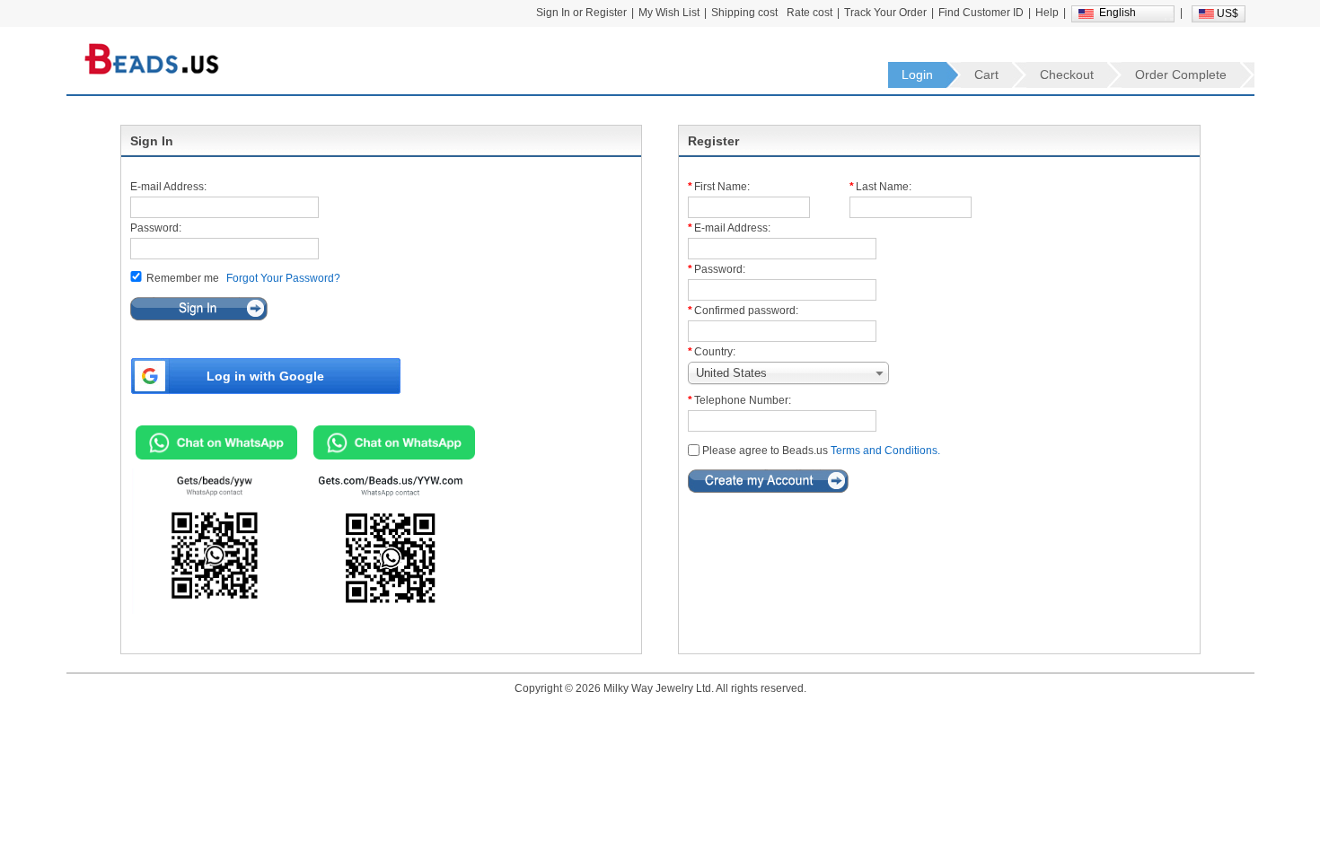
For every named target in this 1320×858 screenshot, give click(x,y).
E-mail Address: (168, 186)
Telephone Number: (742, 400)
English (1117, 12)
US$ (1227, 13)
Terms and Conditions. (885, 450)
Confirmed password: (746, 310)
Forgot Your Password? (283, 278)
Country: (714, 352)
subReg (768, 481)
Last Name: (883, 186)
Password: (155, 228)
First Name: (722, 186)
